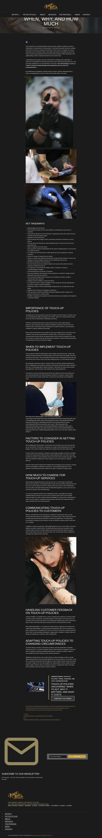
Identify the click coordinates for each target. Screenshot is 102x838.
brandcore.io (36, 835)
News (77, 15)
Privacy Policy (47, 835)
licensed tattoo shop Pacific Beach (50, 706)
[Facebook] (27, 42)
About (42, 15)
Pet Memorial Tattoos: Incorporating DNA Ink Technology (38, 715)
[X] (29, 42)
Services (52, 15)
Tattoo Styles (11, 816)
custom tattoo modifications (33, 706)
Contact (86, 15)
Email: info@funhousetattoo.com (35, 804)
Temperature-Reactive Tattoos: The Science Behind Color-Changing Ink (41, 718)
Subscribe (77, 756)
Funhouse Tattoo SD (48, 27)
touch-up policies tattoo (55, 710)
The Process (10, 824)
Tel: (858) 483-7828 (14, 804)
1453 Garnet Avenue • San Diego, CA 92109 (23, 802)
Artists (8, 814)
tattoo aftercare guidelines (36, 708)
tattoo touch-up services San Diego (40, 710)
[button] (51, 111)
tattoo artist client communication (52, 708)
